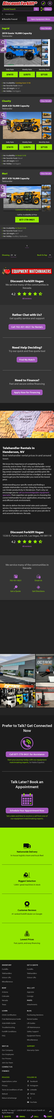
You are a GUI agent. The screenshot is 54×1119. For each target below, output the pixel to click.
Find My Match (27, 359)
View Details (46, 28)
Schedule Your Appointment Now (27, 810)
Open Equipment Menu (40, 19)
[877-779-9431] (43, 3)
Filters (48, 9)
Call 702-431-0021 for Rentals (27, 326)
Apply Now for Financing (27, 392)
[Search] (36, 9)
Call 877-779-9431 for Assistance (27, 754)
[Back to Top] (50, 1111)
